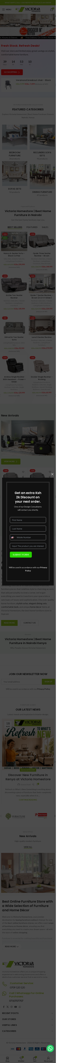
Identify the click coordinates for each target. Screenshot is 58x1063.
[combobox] (13, 537)
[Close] (52, 474)
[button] (50, 1048)
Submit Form (21, 554)
